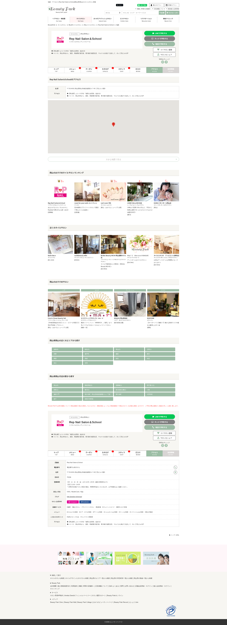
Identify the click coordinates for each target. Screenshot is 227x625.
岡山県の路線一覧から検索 (143, 578)
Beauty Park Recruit (121, 602)
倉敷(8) (56, 349)
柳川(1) (87, 390)
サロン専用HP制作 (56, 595)
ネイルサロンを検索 (57, 578)
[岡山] (155, 207)
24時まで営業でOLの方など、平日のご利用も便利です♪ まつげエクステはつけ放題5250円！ (140, 210)
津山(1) (118, 349)
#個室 (69, 507)
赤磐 (55, 354)
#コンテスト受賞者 (87, 517)
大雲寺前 (150, 394)
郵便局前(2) (88, 385)
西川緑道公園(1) (121, 390)
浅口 (55, 363)
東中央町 (118, 394)
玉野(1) (149, 349)
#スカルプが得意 (72, 512)
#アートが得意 (97, 512)
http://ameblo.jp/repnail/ (74, 497)
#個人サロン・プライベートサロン (83, 507)
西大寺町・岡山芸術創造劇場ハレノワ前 (97, 394)
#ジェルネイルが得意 (110, 512)
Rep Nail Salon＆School (75, 462)
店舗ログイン (172, 5)
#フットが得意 (123, 512)
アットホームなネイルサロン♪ (136, 260)
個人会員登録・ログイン (161, 586)
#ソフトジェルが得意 (136, 512)
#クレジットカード (108, 507)
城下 (55, 399)
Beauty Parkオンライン (115, 595)
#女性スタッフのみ (73, 517)
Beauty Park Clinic (56, 602)
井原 (148, 358)
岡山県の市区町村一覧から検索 (122, 578)
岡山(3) (56, 385)
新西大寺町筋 (89, 399)
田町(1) (56, 390)
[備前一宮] (84, 327)
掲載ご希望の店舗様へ (144, 9)
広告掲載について (159, 9)
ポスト (120, 5)
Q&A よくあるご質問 (116, 586)
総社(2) (87, 349)
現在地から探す (173, 13)
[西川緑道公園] (118, 322)
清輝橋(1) (119, 385)
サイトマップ (54, 589)
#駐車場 (98, 507)
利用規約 (74, 586)
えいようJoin (133, 602)
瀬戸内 (87, 354)
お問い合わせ (129, 586)
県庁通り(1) (150, 385)
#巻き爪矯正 (149, 512)
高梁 (55, 358)
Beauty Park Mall (70, 602)
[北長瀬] (76, 212)
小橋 (148, 390)
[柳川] (129, 215)
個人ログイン (157, 5)
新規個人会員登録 (173, 9)
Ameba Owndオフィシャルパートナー (77, 595)
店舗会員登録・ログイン (143, 586)
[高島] (149, 327)
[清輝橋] (50, 212)
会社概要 (53, 586)
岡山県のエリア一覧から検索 (100, 578)
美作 (148, 354)
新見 (117, 358)
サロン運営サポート (99, 595)
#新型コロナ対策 (121, 507)
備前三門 (56, 394)
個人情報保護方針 (64, 586)
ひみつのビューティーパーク (103, 602)
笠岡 (86, 363)
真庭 (86, 358)
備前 (117, 354)
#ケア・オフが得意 (85, 512)
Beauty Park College (84, 602)
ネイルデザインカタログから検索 (76, 578)
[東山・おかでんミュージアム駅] (111, 207)
